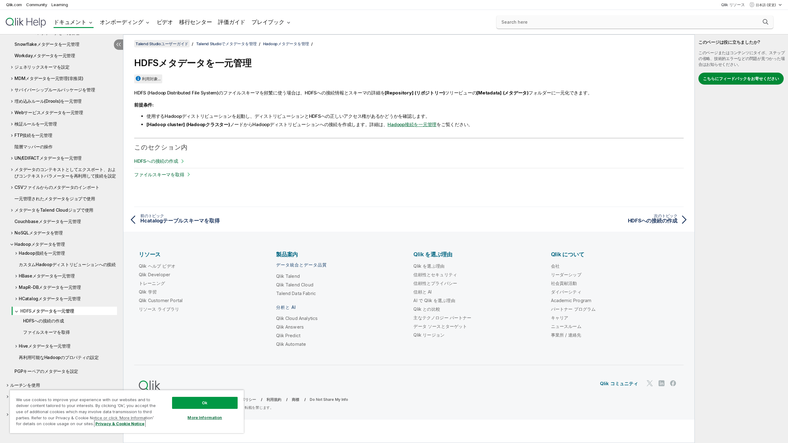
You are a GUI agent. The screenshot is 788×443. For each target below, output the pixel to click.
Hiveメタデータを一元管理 (44, 346)
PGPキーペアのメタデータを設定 (46, 371)
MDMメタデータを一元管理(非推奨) (48, 78)
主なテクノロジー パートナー (442, 317)
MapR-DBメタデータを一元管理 (50, 287)
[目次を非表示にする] (118, 44)
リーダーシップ (566, 274)
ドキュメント (70, 22)
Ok (204, 402)
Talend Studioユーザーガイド (161, 43)
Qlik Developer (154, 274)
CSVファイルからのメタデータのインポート (56, 187)
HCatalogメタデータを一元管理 (50, 298)
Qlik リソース (733, 4)
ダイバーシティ (566, 291)
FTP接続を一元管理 (33, 135)
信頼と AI (422, 291)
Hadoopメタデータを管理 (39, 244)
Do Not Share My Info (329, 399)
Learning (59, 4)
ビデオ (165, 22)
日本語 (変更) (766, 5)
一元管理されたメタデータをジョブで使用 (54, 198)
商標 (295, 399)
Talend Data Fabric (296, 293)
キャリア (560, 317)
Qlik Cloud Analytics (297, 318)
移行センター (195, 22)
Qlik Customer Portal (161, 300)
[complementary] (741, 238)
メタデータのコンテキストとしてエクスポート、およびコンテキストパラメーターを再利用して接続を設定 (65, 172)
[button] (765, 22)
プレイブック (267, 22)
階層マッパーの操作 (33, 146)
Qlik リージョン (428, 334)
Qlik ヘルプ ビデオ (157, 266)
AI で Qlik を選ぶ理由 (434, 300)
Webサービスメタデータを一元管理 (48, 112)
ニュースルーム (566, 326)
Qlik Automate (291, 344)
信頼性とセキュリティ (435, 274)
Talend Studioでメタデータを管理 (226, 43)
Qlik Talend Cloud (294, 284)
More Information (204, 417)
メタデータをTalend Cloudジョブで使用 (53, 210)
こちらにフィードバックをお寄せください (741, 78)
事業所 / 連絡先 (566, 334)
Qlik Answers (290, 326)
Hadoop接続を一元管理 (42, 253)
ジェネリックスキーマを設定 (42, 67)
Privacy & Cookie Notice (119, 423)
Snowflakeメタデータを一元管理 (46, 44)
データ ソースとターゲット (440, 326)
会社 (555, 266)
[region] (127, 411)
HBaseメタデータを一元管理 (46, 275)
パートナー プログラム (573, 309)
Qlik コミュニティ (619, 383)
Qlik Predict (288, 335)
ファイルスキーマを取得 (46, 332)
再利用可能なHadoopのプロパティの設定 (59, 357)
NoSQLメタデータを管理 (38, 232)
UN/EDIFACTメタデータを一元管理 (48, 158)
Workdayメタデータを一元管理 (44, 55)
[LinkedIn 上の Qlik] (661, 383)
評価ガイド (231, 22)
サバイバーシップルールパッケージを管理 (54, 89)
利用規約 (274, 399)
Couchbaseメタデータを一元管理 (47, 221)
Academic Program (571, 300)
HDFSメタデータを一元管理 (47, 310)
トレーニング (152, 283)
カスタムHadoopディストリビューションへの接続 (67, 264)
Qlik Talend (288, 276)
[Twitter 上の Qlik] (649, 383)
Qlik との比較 (426, 309)
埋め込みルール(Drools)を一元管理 (48, 101)
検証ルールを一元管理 (35, 123)
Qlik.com (14, 4)
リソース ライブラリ (159, 309)
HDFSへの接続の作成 (43, 320)
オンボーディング (121, 22)
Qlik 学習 (148, 291)
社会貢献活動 (564, 283)
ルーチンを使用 (25, 385)
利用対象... (151, 78)
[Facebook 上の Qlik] (673, 383)
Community (36, 4)
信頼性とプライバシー (435, 283)
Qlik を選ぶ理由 (428, 266)
